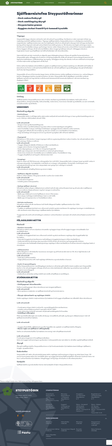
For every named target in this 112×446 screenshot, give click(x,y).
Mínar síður (61, 2)
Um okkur (37, 2)
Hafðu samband (49, 2)
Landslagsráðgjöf (75, 2)
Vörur (28, 2)
